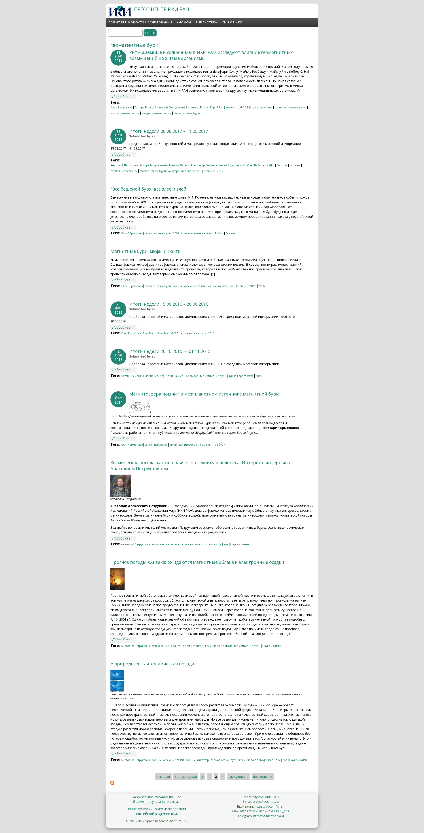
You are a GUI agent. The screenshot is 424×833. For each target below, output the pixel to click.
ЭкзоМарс (149, 333)
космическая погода (165, 544)
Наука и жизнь (240, 544)
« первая (163, 776)
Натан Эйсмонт (131, 376)
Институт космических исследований (157, 809)
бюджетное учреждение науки (157, 801)
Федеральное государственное (157, 797)
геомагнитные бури (187, 113)
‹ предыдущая (186, 776)
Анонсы (184, 22)
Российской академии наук (157, 814)
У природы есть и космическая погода (152, 664)
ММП (173, 445)
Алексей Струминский (230, 165)
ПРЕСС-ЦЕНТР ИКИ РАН (161, 9)
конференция (177, 171)
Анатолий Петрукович (169, 107)
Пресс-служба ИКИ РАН (260, 797)
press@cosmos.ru (266, 801)
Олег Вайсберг (257, 165)
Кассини (295, 165)
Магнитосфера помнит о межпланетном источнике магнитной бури (204, 394)
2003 (176, 233)
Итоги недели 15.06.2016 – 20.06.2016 (168, 304)
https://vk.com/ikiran (269, 806)
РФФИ (219, 233)
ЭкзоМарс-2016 (168, 333)
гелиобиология (262, 107)
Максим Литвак (179, 165)
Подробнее (124, 96)
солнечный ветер (156, 445)
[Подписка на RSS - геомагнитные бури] (112, 783)
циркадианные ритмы (125, 113)
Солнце (230, 233)
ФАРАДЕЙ (243, 107)
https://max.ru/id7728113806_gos (264, 811)
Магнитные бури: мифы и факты (146, 251)
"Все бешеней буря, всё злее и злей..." (150, 189)
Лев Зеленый (160, 646)
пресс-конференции (201, 171)
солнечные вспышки (124, 171)
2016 (261, 286)
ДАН (271, 165)
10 (115, 619)
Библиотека (206, 22)
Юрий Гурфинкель (222, 107)
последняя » (262, 776)
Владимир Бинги (197, 107)
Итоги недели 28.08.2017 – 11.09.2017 (168, 131)
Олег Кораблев (131, 333)
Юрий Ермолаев (132, 233)
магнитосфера (187, 445)
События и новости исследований (140, 22)
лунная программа (241, 376)
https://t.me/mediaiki (268, 816)
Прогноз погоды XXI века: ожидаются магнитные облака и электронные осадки (197, 562)
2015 (259, 376)
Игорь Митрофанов (154, 165)
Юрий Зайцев (174, 376)
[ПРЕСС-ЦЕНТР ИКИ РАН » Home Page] (120, 15)
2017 (220, 171)
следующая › (238, 776)
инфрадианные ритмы (157, 113)
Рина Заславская (121, 107)
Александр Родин (202, 165)
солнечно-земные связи (290, 107)
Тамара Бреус (143, 107)
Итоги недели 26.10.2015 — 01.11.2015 (169, 351)
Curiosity (282, 165)
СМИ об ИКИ (232, 22)
